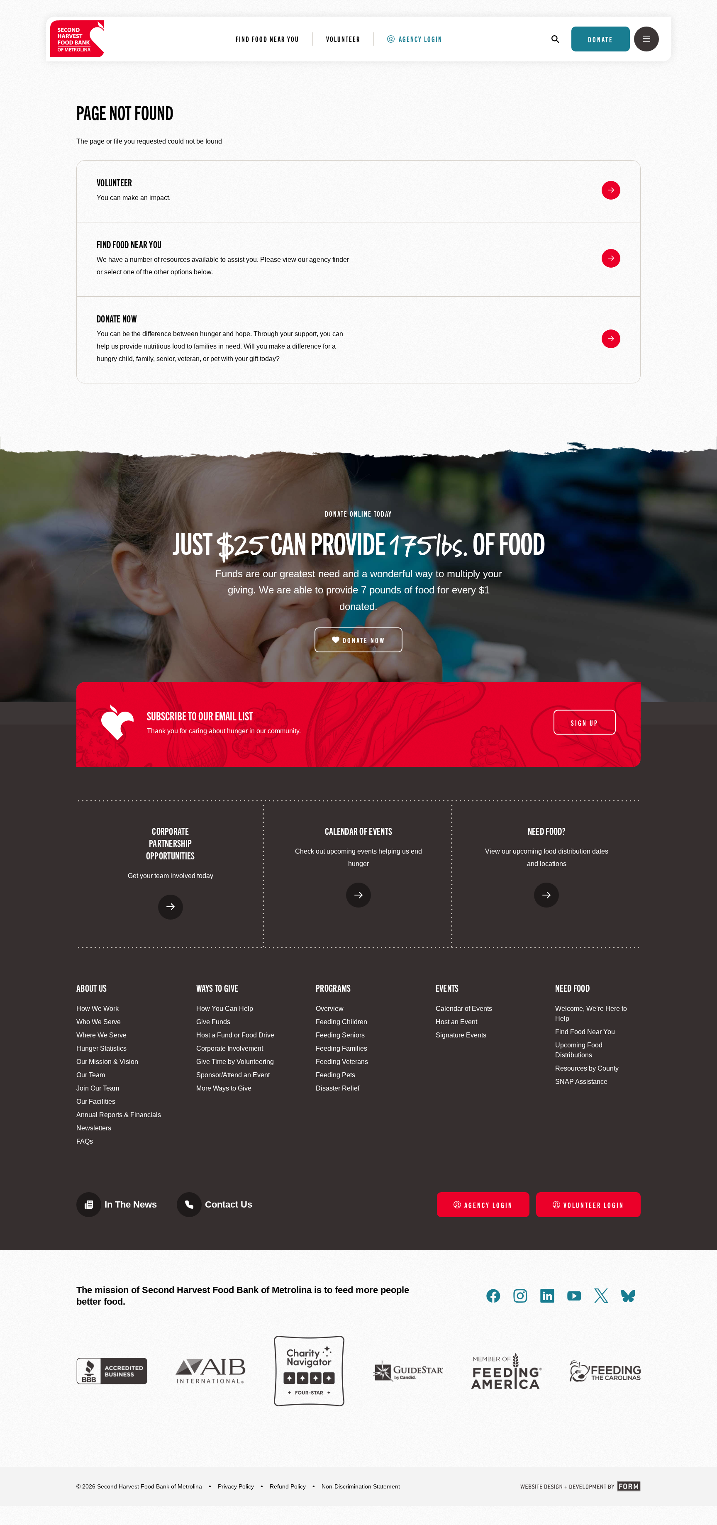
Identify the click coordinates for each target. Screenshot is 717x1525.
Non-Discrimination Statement (361, 1486)
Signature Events (461, 1035)
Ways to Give (217, 987)
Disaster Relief (337, 1088)
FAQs (84, 1141)
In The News (131, 1204)
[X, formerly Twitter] (601, 1295)
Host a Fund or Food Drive (235, 1035)
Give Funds (213, 1021)
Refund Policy (288, 1486)
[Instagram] (520, 1295)
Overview (330, 1008)
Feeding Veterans (342, 1061)
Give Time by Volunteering (235, 1061)
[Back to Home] (77, 38)
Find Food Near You (267, 38)
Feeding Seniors (340, 1035)
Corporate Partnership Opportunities (170, 843)
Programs (333, 987)
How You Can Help (224, 1008)
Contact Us (228, 1204)
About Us (91, 987)
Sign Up (584, 722)
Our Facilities (95, 1101)
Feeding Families (341, 1048)
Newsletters (93, 1128)
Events (447, 987)
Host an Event (456, 1021)
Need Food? (547, 831)
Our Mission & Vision (107, 1061)
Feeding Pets (335, 1074)
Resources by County (587, 1068)
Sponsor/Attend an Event (233, 1074)
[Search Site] (559, 39)
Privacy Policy (236, 1486)
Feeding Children (341, 1021)
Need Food (572, 987)
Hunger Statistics (101, 1048)
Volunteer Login (593, 1204)
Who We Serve (98, 1021)
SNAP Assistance (581, 1081)
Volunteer (343, 38)
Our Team (90, 1074)
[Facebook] (493, 1295)
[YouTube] (574, 1295)
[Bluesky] (628, 1295)
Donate (600, 39)
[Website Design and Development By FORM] (580, 1486)
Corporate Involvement (229, 1048)
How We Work (97, 1008)
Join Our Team (97, 1088)
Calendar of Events (358, 831)
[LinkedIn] (547, 1295)
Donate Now (117, 318)
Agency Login (420, 38)
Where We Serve (101, 1035)
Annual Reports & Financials (118, 1114)
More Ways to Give (223, 1088)
